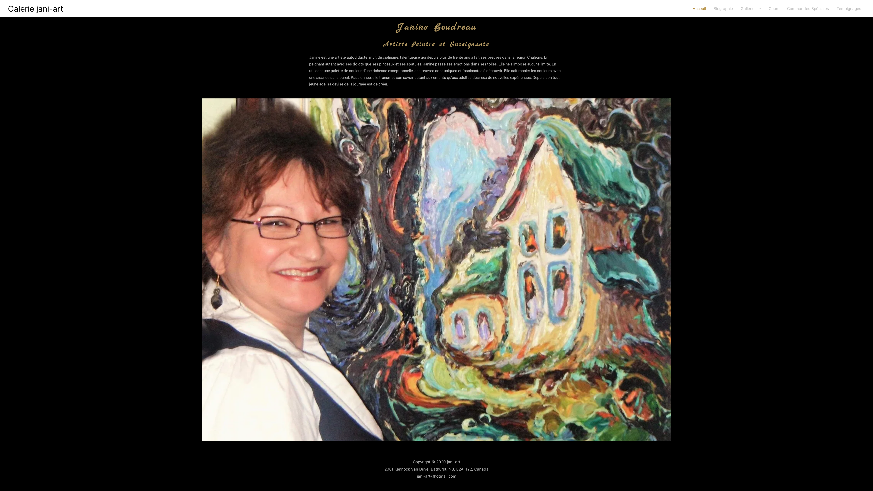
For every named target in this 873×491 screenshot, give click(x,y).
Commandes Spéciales (808, 8)
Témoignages (849, 8)
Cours (774, 8)
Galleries (749, 8)
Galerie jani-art (35, 8)
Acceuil (699, 8)
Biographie (723, 8)
